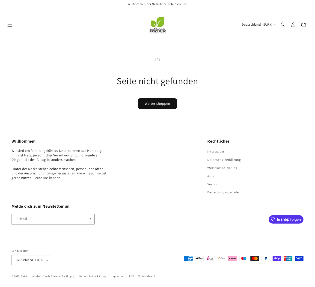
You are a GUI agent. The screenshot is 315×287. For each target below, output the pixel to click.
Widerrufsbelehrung (222, 168)
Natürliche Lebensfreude (36, 276)
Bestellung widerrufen (224, 192)
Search (212, 184)
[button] (10, 25)
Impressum (215, 152)
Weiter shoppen (157, 103)
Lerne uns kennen (46, 178)
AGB (210, 176)
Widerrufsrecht (147, 276)
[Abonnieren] (89, 218)
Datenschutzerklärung (224, 160)
